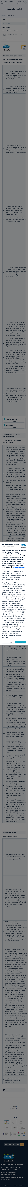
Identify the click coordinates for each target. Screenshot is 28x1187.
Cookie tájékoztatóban (18, 567)
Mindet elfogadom (20, 642)
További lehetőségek (8, 642)
